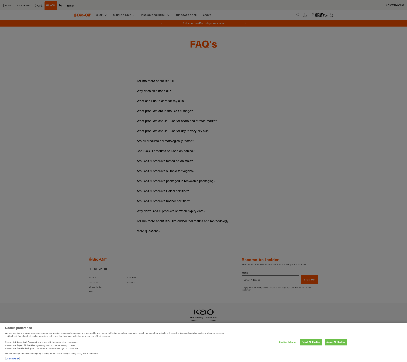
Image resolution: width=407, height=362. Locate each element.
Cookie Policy (12, 358)
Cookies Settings (287, 342)
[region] (203, 342)
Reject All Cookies (311, 342)
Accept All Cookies (335, 342)
